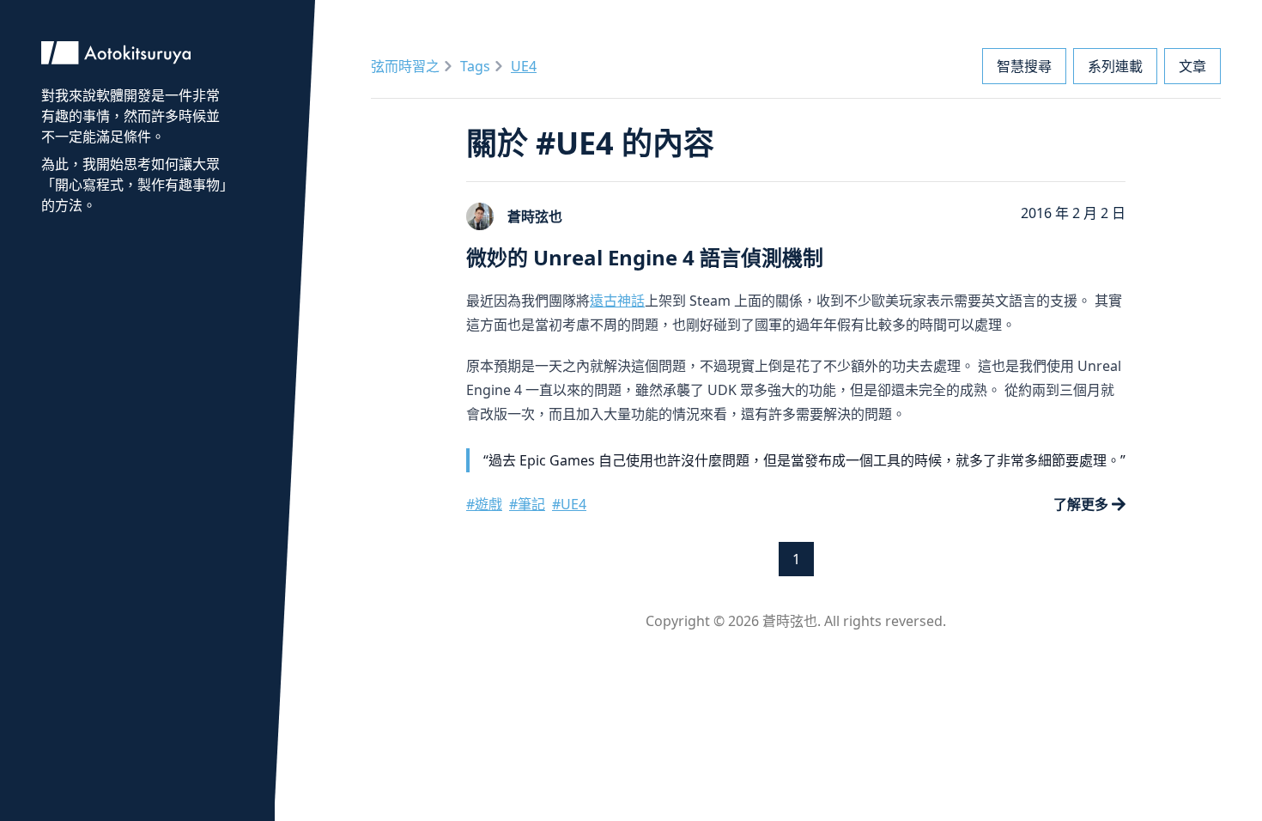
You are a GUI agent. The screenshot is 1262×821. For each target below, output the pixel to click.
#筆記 (527, 504)
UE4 (524, 66)
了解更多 (1080, 504)
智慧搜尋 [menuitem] (1024, 66)
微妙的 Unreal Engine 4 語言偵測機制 (644, 257)
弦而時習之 (405, 66)
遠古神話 (617, 300)
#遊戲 (484, 504)
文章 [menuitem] (1192, 66)
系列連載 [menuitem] (1115, 66)
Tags (475, 66)
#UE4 (569, 504)
